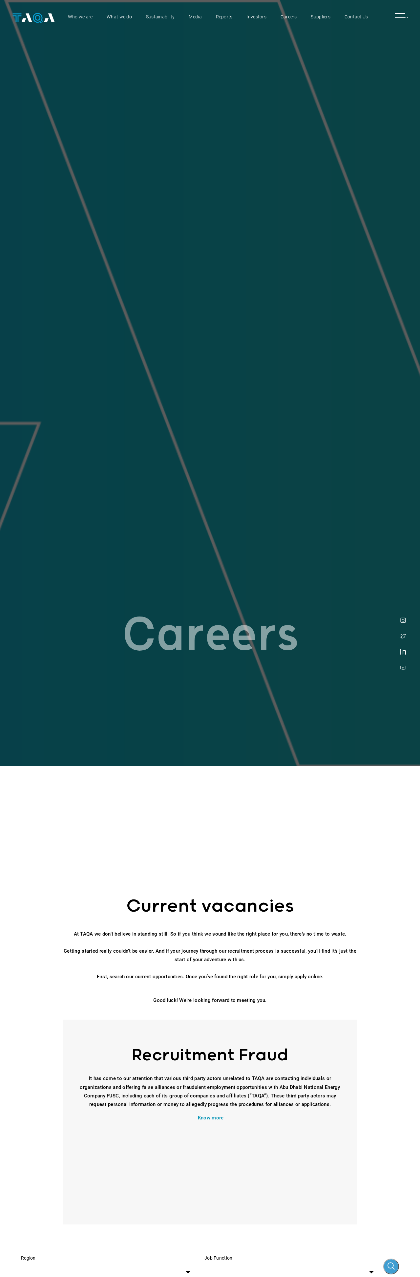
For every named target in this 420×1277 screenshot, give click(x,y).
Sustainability (160, 16)
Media (195, 16)
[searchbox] (115, 1268)
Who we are (80, 16)
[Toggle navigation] (398, 16)
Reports (224, 16)
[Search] (391, 1266)
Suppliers (320, 16)
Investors (256, 16)
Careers (289, 16)
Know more (211, 1118)
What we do (119, 16)
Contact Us (356, 16)
